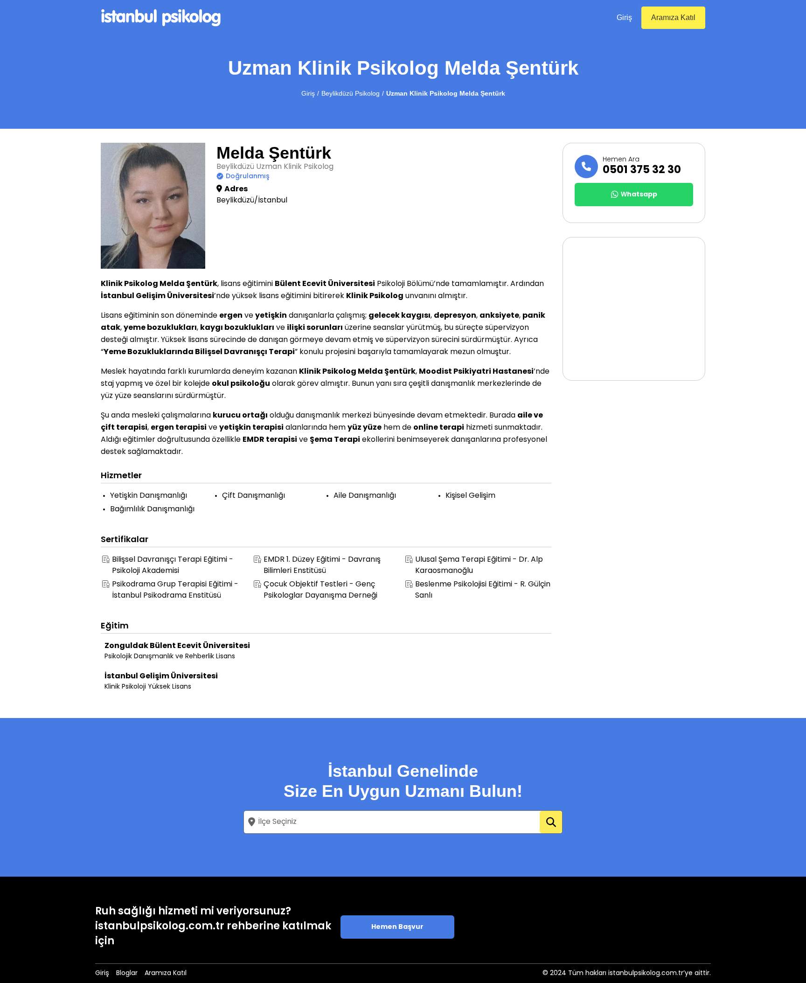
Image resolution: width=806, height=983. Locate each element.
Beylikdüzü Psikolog (350, 93)
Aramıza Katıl (673, 17)
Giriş (624, 17)
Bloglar (127, 973)
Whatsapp (639, 194)
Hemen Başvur (397, 927)
